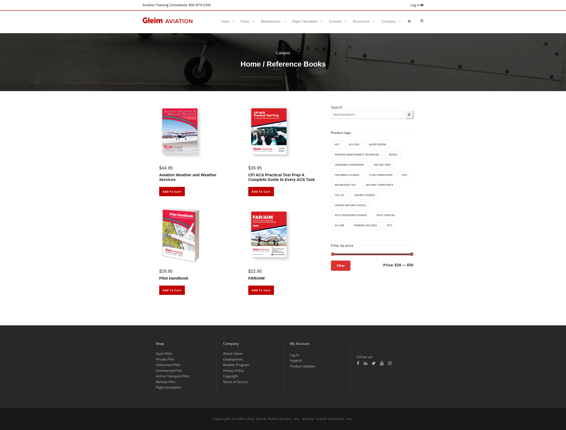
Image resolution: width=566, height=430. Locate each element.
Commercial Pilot (169, 370)
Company (388, 21)
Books (393, 154)
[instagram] (390, 363)
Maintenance (271, 21)
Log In (294, 355)
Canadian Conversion (349, 164)
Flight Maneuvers (380, 175)
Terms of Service (235, 382)
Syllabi (339, 225)
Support (296, 360)
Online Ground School (350, 205)
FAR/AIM (256, 278)
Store (225, 21)
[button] (422, 20)
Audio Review (377, 144)
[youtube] (382, 363)
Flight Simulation (305, 21)
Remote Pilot (165, 382)
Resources (361, 21)
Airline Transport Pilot (172, 376)
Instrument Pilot (168, 365)
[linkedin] (365, 363)
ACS (337, 144)
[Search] (409, 114)
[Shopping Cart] (410, 25)
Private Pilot (165, 359)
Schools (335, 21)
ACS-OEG (354, 144)
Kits (404, 175)
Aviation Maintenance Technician (357, 154)
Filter (341, 265)
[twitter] (374, 363)
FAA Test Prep (382, 164)
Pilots (245, 21)
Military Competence (379, 184)
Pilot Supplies (386, 215)
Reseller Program (236, 365)
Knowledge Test (345, 184)
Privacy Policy (233, 370)
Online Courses (364, 195)
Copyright (230, 376)
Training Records (365, 225)
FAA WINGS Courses (347, 175)
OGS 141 (339, 195)
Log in (415, 5)
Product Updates (302, 366)
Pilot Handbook (173, 278)
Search (336, 107)
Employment (233, 359)
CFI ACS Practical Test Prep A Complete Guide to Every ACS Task (281, 177)
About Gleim (232, 353)
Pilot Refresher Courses (351, 215)
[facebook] (358, 363)
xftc (389, 225)
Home (251, 64)
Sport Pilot (164, 353)
